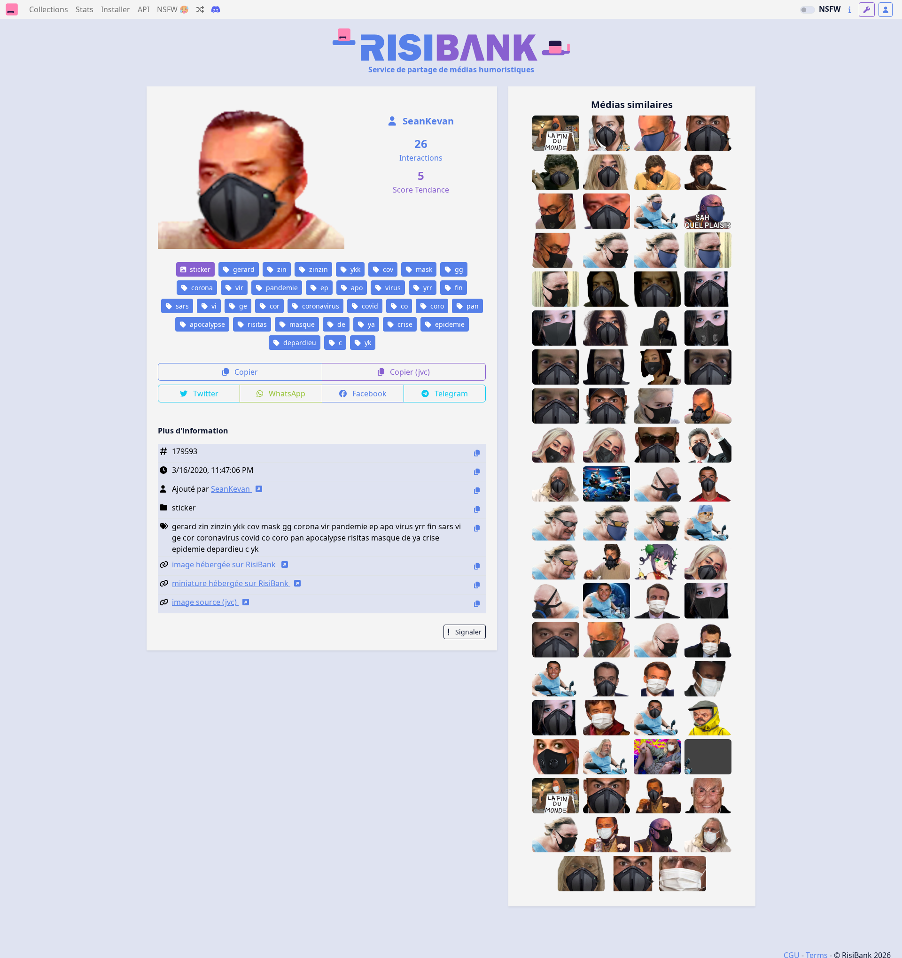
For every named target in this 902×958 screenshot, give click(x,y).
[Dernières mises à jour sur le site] (849, 9)
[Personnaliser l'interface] (867, 9)
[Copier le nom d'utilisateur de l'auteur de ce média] (477, 490)
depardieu (298, 342)
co (403, 305)
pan (472, 305)
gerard (243, 269)
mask (423, 269)
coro (436, 305)
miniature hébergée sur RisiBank (231, 583)
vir (238, 287)
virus (392, 287)
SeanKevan (427, 121)
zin (281, 269)
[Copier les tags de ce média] (477, 528)
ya (370, 324)
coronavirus (319, 305)
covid (369, 305)
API (143, 9)
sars (181, 305)
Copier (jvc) (409, 372)
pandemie (281, 287)
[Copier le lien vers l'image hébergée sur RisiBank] (477, 566)
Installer (115, 9)
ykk (354, 269)
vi (213, 305)
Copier (245, 372)
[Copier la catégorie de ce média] (477, 509)
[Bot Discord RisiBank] (216, 9)
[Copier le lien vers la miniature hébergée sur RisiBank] (477, 585)
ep (323, 287)
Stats (84, 9)
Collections (48, 9)
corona (201, 287)
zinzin (317, 269)
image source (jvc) (205, 602)
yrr (426, 287)
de (340, 324)
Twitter (204, 393)
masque (301, 324)
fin (458, 287)
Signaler (467, 631)
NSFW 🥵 (173, 9)
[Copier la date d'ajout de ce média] (477, 471)
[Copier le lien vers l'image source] (477, 603)
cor (274, 305)
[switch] (807, 10)
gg (458, 269)
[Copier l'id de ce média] (477, 453)
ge (242, 305)
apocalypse (206, 324)
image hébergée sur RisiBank (225, 564)
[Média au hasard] (200, 9)
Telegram (450, 393)
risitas (256, 324)
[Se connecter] (886, 9)
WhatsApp (286, 393)
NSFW (829, 9)
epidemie (449, 324)
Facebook (368, 393)
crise (404, 324)
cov (387, 269)
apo (356, 287)
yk (367, 342)
